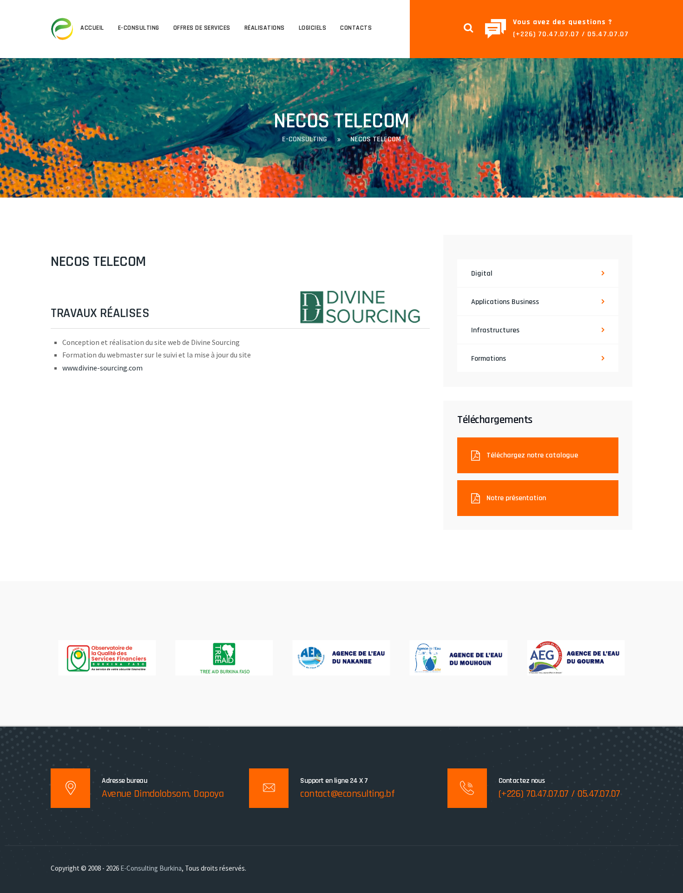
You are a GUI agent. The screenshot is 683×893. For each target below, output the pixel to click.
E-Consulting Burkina (151, 868)
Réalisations (264, 28)
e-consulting (138, 28)
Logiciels (313, 28)
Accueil (92, 28)
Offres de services (201, 28)
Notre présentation (515, 498)
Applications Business (505, 302)
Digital (482, 273)
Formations (488, 359)
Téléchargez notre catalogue (531, 455)
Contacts (356, 28)
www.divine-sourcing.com (102, 367)
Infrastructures (495, 330)
